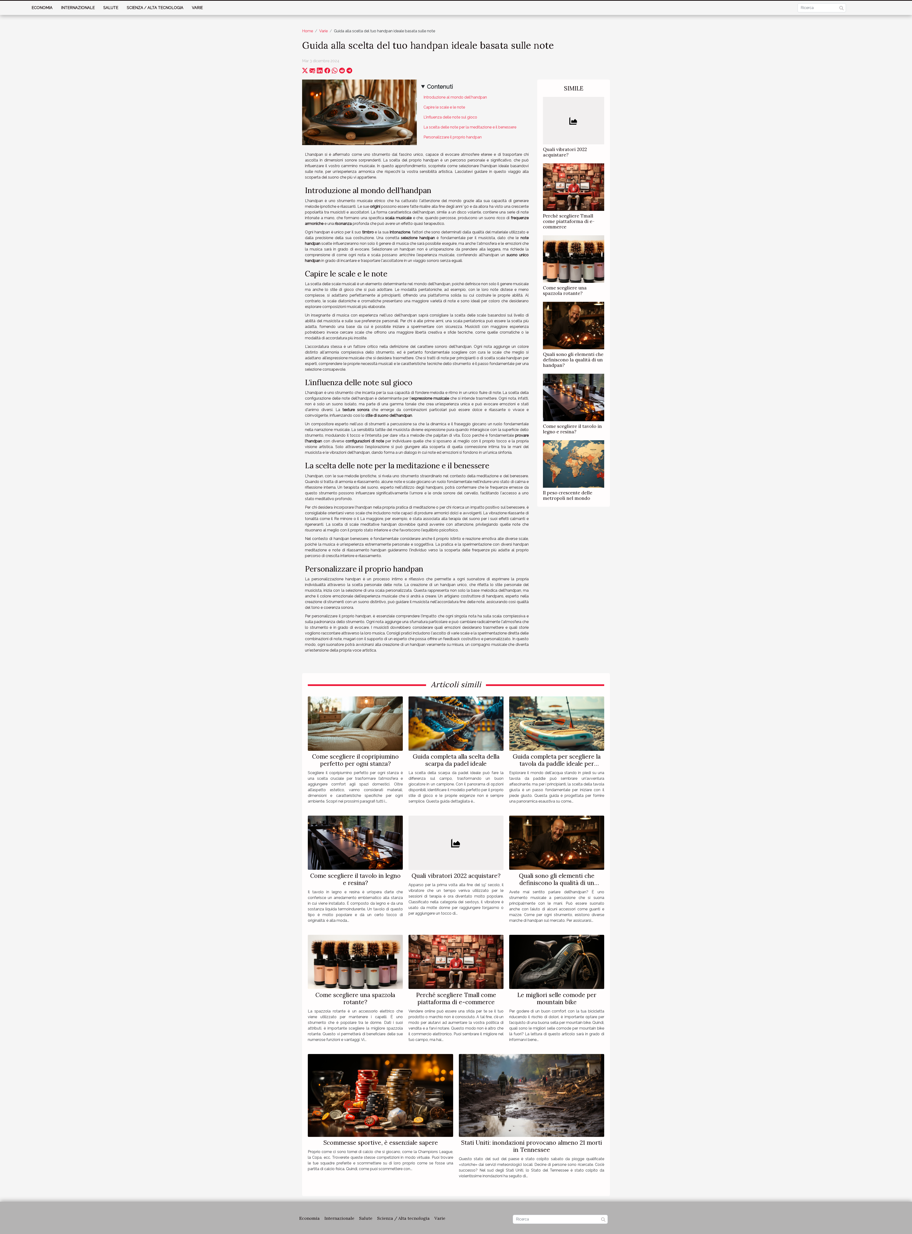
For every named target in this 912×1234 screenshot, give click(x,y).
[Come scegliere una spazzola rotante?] (573, 258)
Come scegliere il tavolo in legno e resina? (572, 429)
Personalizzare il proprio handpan (452, 137)
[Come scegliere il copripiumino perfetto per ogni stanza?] (355, 723)
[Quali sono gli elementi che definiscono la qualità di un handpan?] (573, 325)
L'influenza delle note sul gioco (450, 117)
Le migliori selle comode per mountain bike (556, 998)
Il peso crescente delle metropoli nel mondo (567, 495)
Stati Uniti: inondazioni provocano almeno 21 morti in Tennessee (531, 1146)
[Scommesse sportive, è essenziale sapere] (380, 1095)
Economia (42, 7)
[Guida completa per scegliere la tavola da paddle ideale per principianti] (556, 723)
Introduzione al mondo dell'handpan (455, 97)
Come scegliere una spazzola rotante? (565, 290)
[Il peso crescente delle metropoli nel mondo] (573, 464)
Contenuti (440, 86)
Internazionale (78, 7)
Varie (197, 7)
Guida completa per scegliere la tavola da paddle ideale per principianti (557, 764)
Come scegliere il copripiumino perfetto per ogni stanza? (355, 760)
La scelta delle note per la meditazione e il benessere (469, 127)
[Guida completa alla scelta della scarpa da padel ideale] (456, 723)
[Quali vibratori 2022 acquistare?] (573, 120)
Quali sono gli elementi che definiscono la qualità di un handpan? (573, 359)
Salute (110, 7)
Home (307, 31)
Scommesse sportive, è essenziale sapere (380, 1142)
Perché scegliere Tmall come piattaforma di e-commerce (568, 221)
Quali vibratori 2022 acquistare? (565, 152)
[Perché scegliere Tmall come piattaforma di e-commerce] (573, 186)
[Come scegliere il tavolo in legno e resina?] (573, 397)
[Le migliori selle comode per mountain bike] (556, 961)
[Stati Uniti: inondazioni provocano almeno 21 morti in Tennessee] (531, 1095)
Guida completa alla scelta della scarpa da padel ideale (456, 760)
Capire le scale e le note (444, 107)
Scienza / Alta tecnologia (155, 7)
